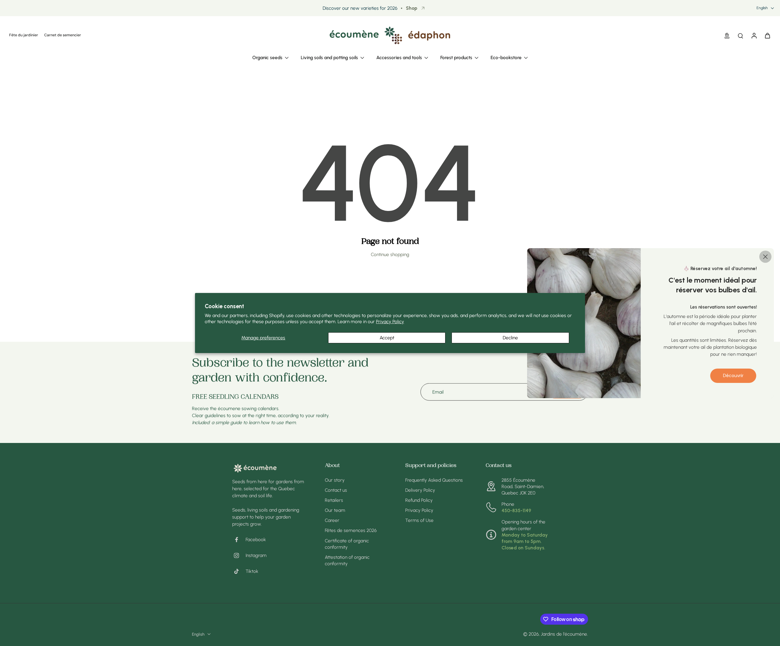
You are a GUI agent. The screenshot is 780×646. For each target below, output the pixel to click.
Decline (510, 338)
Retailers (334, 500)
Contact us (336, 490)
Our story (335, 480)
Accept (387, 338)
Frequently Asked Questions (434, 480)
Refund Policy (419, 500)
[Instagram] (239, 555)
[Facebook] (239, 539)
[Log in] (753, 35)
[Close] (765, 256)
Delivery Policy (420, 490)
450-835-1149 (516, 510)
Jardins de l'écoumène (564, 634)
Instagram (256, 555)
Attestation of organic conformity (347, 560)
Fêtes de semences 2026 (351, 530)
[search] (740, 35)
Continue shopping (390, 254)
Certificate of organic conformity (347, 544)
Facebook (256, 539)
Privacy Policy (390, 321)
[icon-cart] (767, 35)
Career (332, 520)
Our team (335, 510)
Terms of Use (419, 520)
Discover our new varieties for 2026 (360, 8)
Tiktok (252, 571)
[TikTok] (239, 571)
